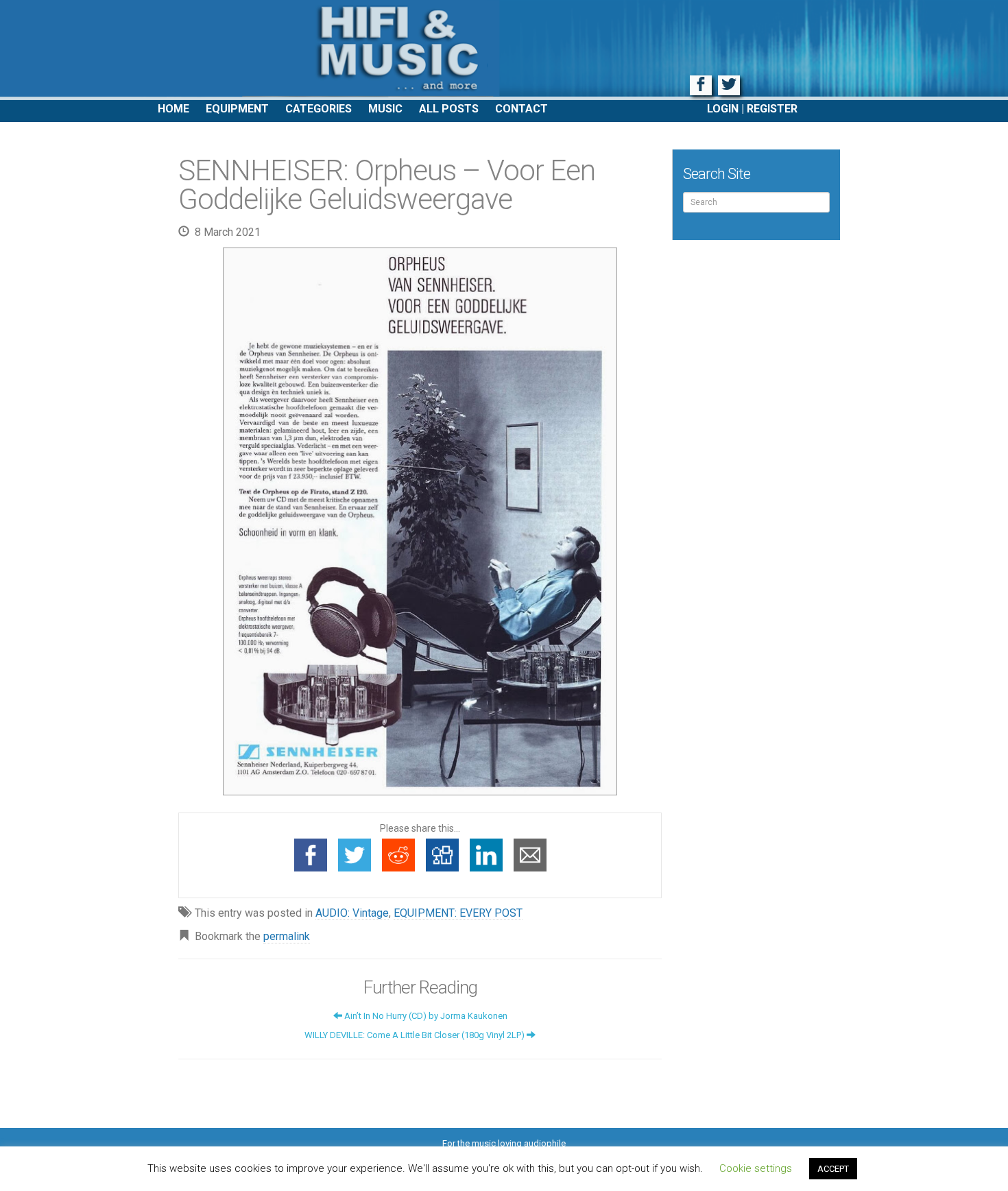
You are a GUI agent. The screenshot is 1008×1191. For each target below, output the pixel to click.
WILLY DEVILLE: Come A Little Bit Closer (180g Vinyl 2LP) (415, 1035)
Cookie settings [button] (755, 1168)
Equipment (237, 108)
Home (173, 108)
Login (723, 108)
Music (385, 108)
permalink (286, 936)
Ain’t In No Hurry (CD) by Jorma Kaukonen (424, 1016)
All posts (449, 108)
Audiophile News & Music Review (504, 50)
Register (772, 108)
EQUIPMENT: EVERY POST (458, 912)
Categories (318, 108)
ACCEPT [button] (833, 1169)
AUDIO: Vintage (352, 912)
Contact (521, 108)
